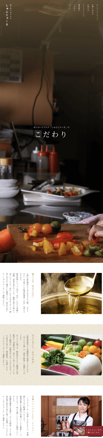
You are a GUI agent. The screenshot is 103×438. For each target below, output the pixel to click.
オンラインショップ (97, 12)
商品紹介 (79, 7)
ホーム (70, 6)
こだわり (75, 7)
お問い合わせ (93, 9)
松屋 (24, 302)
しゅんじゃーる (8, 15)
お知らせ (88, 7)
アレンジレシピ (84, 10)
